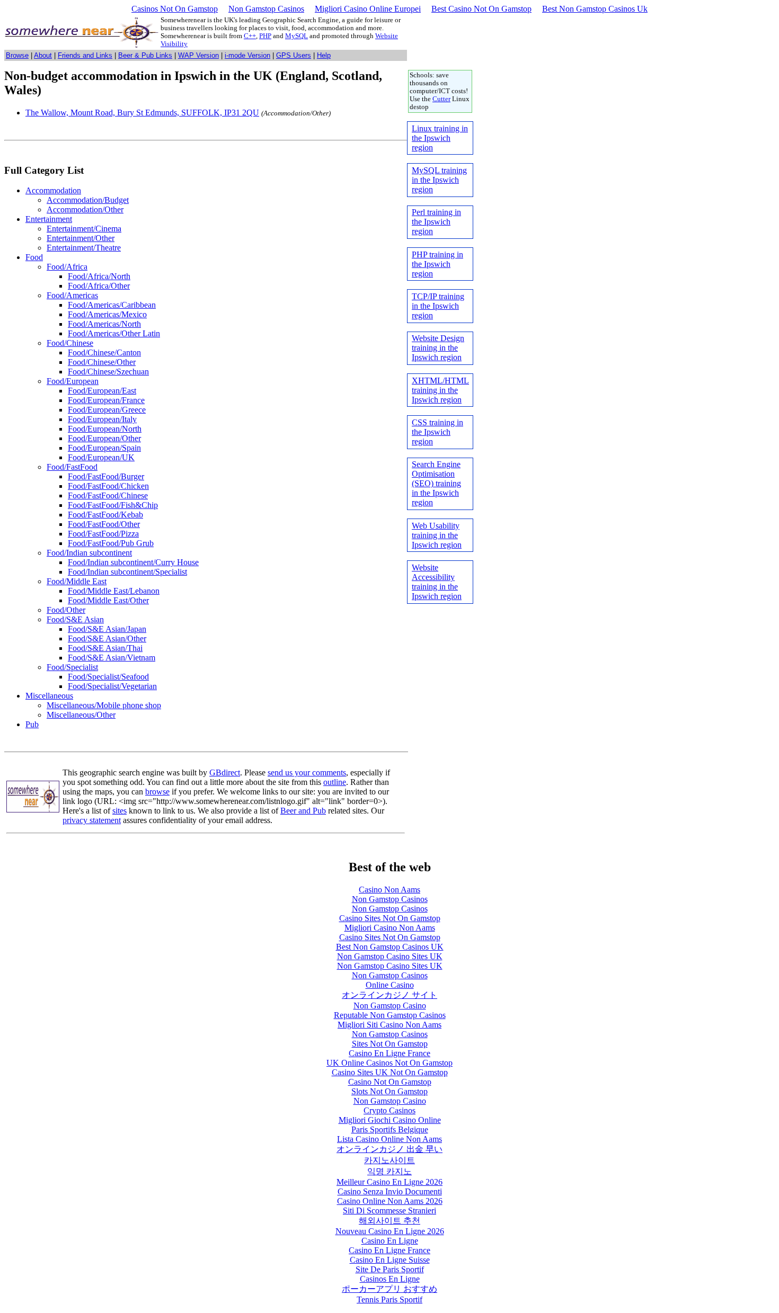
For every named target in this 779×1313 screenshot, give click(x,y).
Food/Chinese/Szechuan (108, 371)
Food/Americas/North (104, 323)
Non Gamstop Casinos (266, 8)
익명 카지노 (389, 1171)
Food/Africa (67, 266)
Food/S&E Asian (75, 619)
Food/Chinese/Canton (104, 352)
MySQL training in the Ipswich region (439, 180)
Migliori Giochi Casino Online (390, 1119)
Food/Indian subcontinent (89, 552)
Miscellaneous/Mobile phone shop (104, 705)
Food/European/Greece (107, 409)
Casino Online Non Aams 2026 (389, 1200)
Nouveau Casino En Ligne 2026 (389, 1231)
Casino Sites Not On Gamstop (389, 918)
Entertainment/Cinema (84, 228)
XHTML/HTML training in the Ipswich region (440, 390)
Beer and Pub (303, 810)
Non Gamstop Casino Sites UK (389, 956)
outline (334, 782)
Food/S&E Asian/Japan (107, 628)
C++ (250, 36)
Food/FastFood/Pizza (103, 533)
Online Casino (390, 984)
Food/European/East (102, 390)
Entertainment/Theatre (84, 247)
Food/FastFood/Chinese (108, 495)
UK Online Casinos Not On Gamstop (389, 1062)
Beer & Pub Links (145, 55)
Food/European (73, 381)
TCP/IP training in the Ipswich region (438, 306)
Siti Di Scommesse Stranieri (389, 1210)
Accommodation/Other (85, 209)
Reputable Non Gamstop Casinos (390, 1015)
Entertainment (48, 219)
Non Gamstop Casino (389, 1005)
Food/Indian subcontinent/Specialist (127, 571)
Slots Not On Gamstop (389, 1091)
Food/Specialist (72, 667)
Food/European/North (104, 428)
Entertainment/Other (80, 238)
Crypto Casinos (389, 1110)
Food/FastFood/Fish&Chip (113, 505)
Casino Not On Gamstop (389, 1081)
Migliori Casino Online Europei (368, 8)
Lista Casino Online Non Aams (389, 1139)
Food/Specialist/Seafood (108, 676)
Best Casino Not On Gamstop (481, 8)
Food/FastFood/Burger (106, 476)
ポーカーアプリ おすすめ (389, 1288)
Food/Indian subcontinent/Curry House (133, 562)
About (43, 55)
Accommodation (53, 190)
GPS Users (293, 55)
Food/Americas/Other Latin (114, 333)
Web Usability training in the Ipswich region (437, 535)
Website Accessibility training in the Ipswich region (437, 582)
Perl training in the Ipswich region (436, 222)
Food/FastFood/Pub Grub (111, 543)
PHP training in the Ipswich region (437, 264)
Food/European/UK (101, 457)
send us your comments (307, 772)
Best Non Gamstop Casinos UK (390, 946)
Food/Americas (72, 295)
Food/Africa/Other (99, 285)
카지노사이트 (389, 1160)
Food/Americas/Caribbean (112, 304)
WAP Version (198, 55)
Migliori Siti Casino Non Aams (389, 1024)
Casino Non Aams (389, 889)
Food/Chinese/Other (102, 362)
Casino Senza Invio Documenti (390, 1191)
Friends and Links (85, 55)
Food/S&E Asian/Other (107, 638)
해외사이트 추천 (389, 1220)
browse (157, 791)
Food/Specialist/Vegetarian (112, 686)
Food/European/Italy (102, 419)
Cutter (441, 99)
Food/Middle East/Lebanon (114, 590)
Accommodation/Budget (88, 199)
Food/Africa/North (99, 276)
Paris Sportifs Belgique (389, 1129)
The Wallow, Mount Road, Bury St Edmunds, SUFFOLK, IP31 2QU (142, 112)
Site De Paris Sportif (390, 1269)
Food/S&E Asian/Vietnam (111, 657)
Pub (32, 724)
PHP (265, 36)
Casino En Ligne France (389, 1053)
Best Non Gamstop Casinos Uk (595, 8)
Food (34, 257)
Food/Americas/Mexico (107, 314)
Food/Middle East (77, 581)
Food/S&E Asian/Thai (105, 648)
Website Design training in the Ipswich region (438, 348)
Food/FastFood (72, 466)
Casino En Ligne (389, 1240)
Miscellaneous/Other (81, 714)
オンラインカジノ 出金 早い (389, 1149)
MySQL (296, 36)
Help (324, 55)
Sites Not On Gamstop (390, 1043)
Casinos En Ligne (390, 1278)
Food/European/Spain (104, 447)
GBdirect (224, 772)
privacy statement (92, 820)
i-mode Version (247, 55)
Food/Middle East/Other (108, 600)
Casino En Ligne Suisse (390, 1259)
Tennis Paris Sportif (389, 1299)
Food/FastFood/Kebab (105, 514)
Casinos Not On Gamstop (174, 8)
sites (119, 810)
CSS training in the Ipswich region (437, 432)
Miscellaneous (49, 695)
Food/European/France (106, 400)
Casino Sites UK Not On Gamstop (390, 1072)
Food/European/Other (104, 438)
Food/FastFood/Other (104, 524)
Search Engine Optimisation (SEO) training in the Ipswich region (436, 483)
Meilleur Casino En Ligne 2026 (389, 1181)
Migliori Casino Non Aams (389, 927)
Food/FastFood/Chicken (108, 485)
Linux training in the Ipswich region (440, 138)
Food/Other (66, 609)
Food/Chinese (70, 342)
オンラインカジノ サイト (389, 994)
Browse (17, 55)
